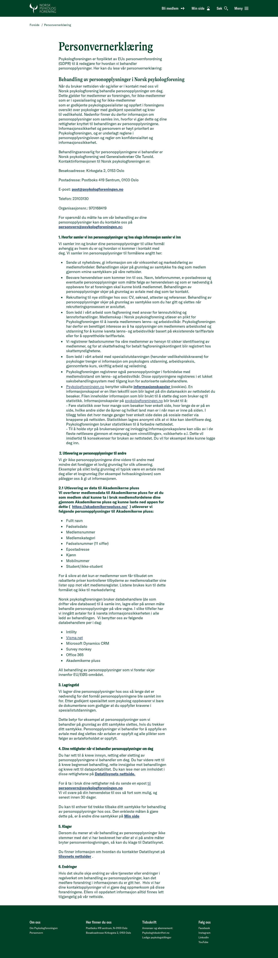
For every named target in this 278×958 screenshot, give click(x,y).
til (105, 785)
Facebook (204, 928)
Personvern (36, 932)
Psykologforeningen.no (85, 386)
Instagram (204, 932)
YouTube (203, 942)
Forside (34, 25)
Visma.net (74, 637)
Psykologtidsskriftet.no (155, 932)
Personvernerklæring (57, 25)
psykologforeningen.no (144, 400)
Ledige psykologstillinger (156, 937)
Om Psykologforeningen (44, 928)
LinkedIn (204, 937)
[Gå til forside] (43, 8)
